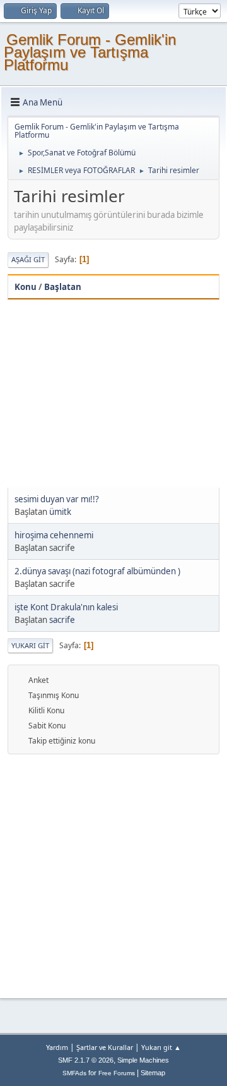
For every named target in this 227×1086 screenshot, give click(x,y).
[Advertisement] (113, 393)
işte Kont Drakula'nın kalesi (66, 607)
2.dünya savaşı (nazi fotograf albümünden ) (97, 571)
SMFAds (74, 1073)
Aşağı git (28, 259)
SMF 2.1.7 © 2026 (86, 1060)
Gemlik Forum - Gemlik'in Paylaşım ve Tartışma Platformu (90, 52)
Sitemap (153, 1073)
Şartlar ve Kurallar (104, 1047)
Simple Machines (143, 1060)
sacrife (62, 619)
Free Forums (116, 1073)
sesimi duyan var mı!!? (57, 499)
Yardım (57, 1047)
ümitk (60, 511)
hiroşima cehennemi (54, 535)
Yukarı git (30, 645)
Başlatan (62, 287)
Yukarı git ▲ (161, 1047)
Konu (26, 287)
